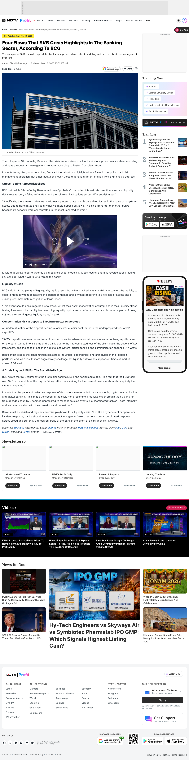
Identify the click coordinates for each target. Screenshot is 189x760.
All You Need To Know (17, 474)
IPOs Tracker (13, 717)
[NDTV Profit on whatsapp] (32, 742)
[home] (19, 18)
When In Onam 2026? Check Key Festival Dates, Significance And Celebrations (160, 600)
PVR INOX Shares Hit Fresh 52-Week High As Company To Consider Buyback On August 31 (23, 600)
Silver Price (62, 707)
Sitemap (50, 754)
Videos (85, 702)
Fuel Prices (87, 707)
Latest (50, 20)
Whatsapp (113, 702)
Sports (85, 698)
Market (52, 427)
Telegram (113, 693)
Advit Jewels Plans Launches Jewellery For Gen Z (159, 542)
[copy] (136, 68)
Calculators (36, 712)
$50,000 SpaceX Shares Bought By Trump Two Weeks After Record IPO (21, 637)
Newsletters (114, 688)
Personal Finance (134, 20)
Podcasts (113, 698)
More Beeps (164, 367)
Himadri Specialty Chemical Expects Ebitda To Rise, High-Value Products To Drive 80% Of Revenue (69, 543)
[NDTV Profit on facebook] (4, 742)
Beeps (118, 20)
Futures (10, 707)
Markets (61, 20)
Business (73, 20)
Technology (62, 698)
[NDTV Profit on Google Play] (152, 741)
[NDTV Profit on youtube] (27, 742)
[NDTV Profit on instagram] (15, 742)
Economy (86, 20)
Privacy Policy (36, 754)
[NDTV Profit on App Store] (176, 741)
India (84, 693)
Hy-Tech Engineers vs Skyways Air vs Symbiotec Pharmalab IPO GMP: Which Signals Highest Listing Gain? (94, 635)
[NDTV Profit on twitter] (10, 742)
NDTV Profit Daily (62, 474)
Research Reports (103, 20)
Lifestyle (34, 702)
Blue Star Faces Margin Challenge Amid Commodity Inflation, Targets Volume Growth (116, 543)
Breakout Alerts (14, 698)
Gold (124, 427)
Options (10, 712)
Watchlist (11, 693)
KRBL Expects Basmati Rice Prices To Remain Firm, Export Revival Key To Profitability (23, 543)
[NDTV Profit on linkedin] (21, 742)
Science (60, 702)
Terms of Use (20, 754)
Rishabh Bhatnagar (19, 63)
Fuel (117, 427)
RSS (59, 754)
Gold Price (35, 707)
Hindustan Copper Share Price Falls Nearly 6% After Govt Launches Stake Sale (163, 638)
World (33, 698)
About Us (6, 754)
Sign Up (162, 700)
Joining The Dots (156, 474)
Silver (5, 431)
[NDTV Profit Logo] (17, 674)
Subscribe (13, 485)
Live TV (39, 20)
